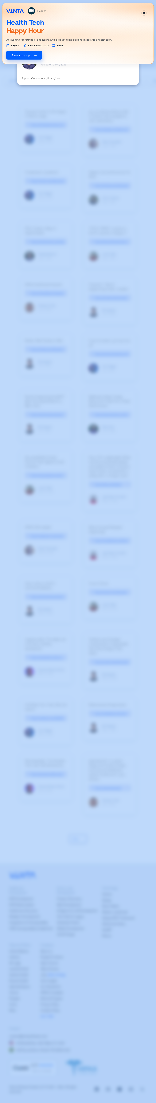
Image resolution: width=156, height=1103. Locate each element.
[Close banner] (144, 13)
